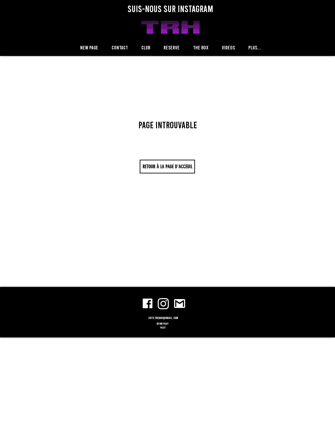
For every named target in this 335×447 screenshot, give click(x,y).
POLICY (163, 327)
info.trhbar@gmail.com (163, 318)
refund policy (163, 323)
